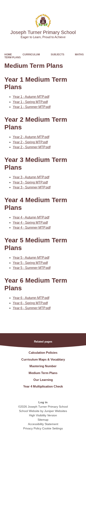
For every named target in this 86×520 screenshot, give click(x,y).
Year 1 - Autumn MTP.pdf (31, 96)
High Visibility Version (43, 415)
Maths (79, 54)
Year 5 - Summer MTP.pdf (32, 268)
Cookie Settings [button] (52, 428)
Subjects (57, 54)
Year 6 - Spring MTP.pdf (30, 303)
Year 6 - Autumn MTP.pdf (31, 298)
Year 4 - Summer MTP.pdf (32, 227)
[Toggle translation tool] (59, 5)
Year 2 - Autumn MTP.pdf (31, 137)
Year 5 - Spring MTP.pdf (30, 263)
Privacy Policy (32, 428)
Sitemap (43, 419)
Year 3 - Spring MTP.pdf (30, 182)
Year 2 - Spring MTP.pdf (30, 142)
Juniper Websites (55, 411)
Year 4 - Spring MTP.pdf (30, 222)
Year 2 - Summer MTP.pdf (32, 147)
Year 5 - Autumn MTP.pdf (31, 257)
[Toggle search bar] (70, 5)
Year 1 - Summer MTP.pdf (32, 107)
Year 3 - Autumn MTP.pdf (31, 177)
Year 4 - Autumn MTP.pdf (31, 217)
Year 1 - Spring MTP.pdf (30, 102)
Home (8, 54)
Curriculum (31, 54)
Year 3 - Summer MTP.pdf (32, 187)
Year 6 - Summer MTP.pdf (32, 308)
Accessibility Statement (43, 424)
